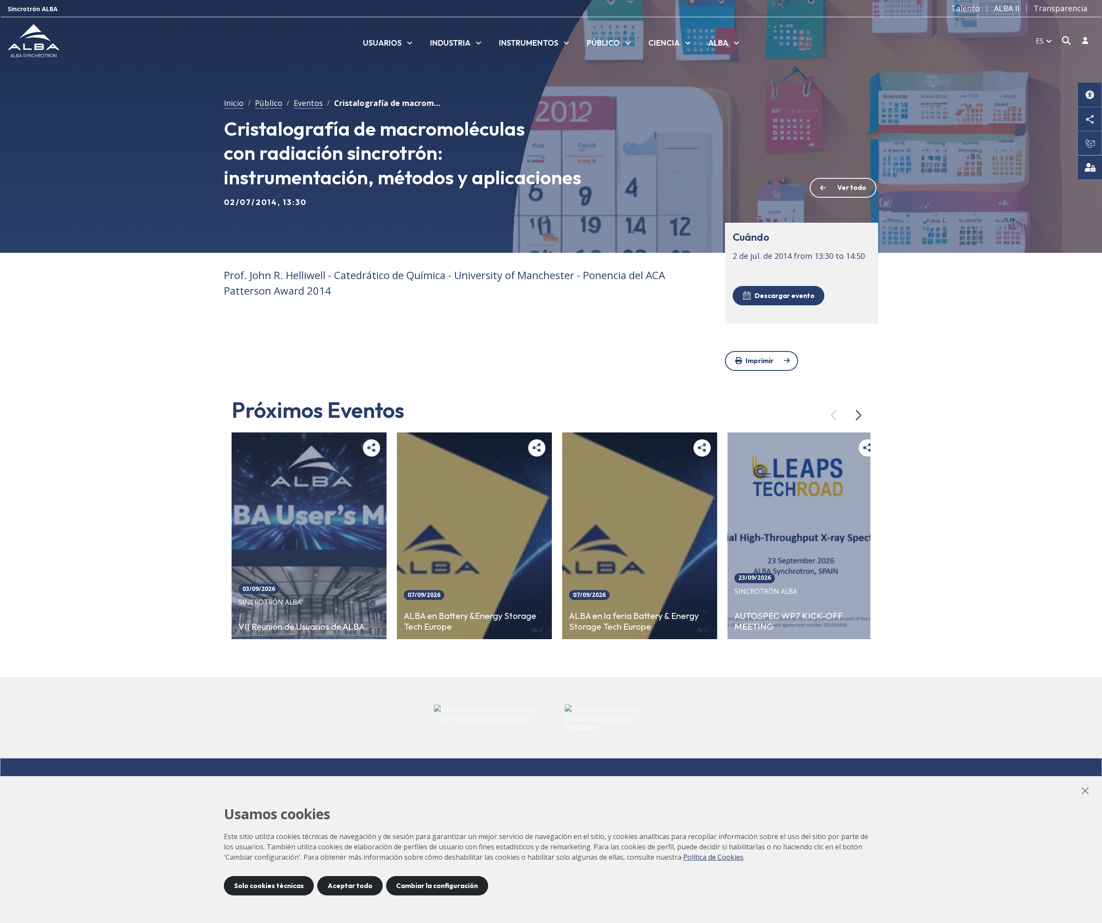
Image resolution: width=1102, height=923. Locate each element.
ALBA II (1006, 8)
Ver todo (851, 187)
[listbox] (388, 43)
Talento (965, 8)
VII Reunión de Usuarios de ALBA (301, 626)
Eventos (308, 103)
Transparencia (1060, 8)
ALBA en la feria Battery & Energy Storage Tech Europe (634, 621)
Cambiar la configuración (437, 885)
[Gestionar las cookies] (1090, 167)
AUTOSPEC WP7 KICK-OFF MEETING (788, 621)
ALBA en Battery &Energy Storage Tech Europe (470, 621)
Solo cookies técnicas (269, 885)
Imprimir (760, 360)
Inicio (234, 103)
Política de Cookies (713, 857)
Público (268, 103)
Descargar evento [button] (784, 295)
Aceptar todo (350, 885)
